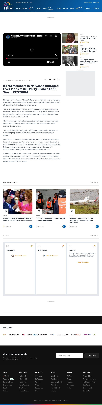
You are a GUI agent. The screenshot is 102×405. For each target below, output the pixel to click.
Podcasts (8, 379)
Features (24, 8)
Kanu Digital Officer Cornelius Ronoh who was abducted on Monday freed (89, 62)
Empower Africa (88, 388)
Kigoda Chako (23, 391)
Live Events (54, 376)
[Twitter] (50, 79)
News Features (24, 385)
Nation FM (22, 376)
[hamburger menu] (93, 8)
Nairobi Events (55, 388)
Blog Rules (86, 385)
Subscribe (96, 2)
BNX (36, 391)
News (45, 8)
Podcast (65, 8)
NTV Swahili (23, 379)
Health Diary (23, 382)
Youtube (69, 388)
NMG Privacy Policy (89, 382)
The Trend (22, 388)
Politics (38, 8)
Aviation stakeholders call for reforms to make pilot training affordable (81, 220)
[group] (12, 334)
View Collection (20, 256)
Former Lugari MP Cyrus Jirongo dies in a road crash (88, 38)
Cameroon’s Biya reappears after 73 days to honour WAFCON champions (17, 219)
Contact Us (86, 391)
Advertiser (54, 385)
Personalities (88, 2)
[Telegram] (54, 79)
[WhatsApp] (58, 79)
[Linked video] (70, 38)
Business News (8, 382)
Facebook (70, 385)
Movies (53, 391)
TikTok (69, 376)
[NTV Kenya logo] (8, 5)
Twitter (69, 379)
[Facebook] (45, 79)
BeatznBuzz (39, 388)
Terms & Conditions (89, 379)
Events (59, 8)
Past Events (55, 379)
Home (18, 8)
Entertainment (7, 385)
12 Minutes (10, 250)
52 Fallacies (42, 250)
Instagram (70, 382)
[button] (95, 8)
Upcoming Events (56, 382)
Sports (72, 8)
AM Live (72, 250)
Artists (37, 385)
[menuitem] (18, 8)
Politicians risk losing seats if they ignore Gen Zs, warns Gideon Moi (88, 49)
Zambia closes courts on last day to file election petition (50, 219)
